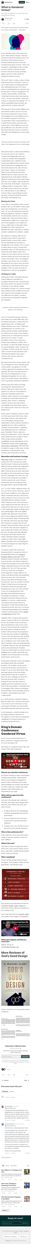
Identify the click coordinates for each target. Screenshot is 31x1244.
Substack (7, 1240)
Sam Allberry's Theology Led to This (11, 1171)
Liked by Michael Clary (11, 1108)
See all (4, 1210)
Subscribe (21, 2)
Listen (27, 19)
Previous (6, 1080)
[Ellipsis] (29, 1106)
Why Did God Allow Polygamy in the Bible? (11, 1198)
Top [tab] (3, 1165)
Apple (16, 906)
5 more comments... (6, 1157)
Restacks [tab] (11, 1091)
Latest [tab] (7, 1165)
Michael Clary (8, 18)
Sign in (27, 2)
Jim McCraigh (8, 1106)
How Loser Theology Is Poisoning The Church (8, 1184)
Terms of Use (23, 1060)
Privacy (16, 1231)
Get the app (23, 1236)
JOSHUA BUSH (9, 1124)
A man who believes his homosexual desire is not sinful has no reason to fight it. (11, 1174)
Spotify (11, 906)
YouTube (5, 906)
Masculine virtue (7, 459)
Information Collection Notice (17, 1062)
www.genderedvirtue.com (10, 947)
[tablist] (8, 1091)
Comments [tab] (5, 1091)
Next (25, 1080)
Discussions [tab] (13, 1165)
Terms (21, 1231)
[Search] (28, 1165)
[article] (15, 1175)
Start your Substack (11, 1236)
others (21, 906)
